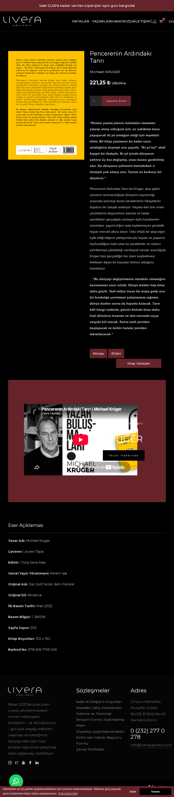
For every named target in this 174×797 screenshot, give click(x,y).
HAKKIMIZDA (122, 21)
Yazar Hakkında (124, 455)
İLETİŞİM (142, 21)
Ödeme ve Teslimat (93, 713)
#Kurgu (98, 353)
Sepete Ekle (116, 101)
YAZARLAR (101, 21)
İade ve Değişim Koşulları (99, 701)
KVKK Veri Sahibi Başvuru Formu (99, 740)
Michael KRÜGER (105, 72)
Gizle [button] (133, 791)
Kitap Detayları (138, 363)
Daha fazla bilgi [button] (68, 793)
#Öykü (116, 353)
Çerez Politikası (90, 749)
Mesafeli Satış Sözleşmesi (99, 708)
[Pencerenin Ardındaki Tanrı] (46, 105)
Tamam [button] (155, 791)
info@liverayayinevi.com (151, 745)
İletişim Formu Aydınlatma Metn (100, 722)
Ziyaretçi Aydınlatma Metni (100, 731)
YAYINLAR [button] (81, 21)
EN (171, 21)
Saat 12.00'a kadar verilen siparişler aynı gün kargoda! (87, 5)
